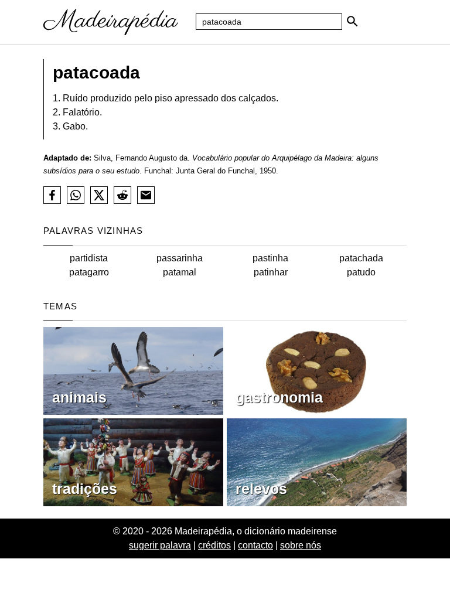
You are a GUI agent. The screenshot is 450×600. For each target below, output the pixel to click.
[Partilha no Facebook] (52, 195)
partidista (89, 258)
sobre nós (300, 545)
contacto (255, 545)
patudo (361, 272)
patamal (179, 272)
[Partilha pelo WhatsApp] (75, 195)
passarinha (179, 258)
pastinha (270, 258)
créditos (214, 545)
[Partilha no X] (99, 195)
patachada (361, 258)
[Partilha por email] (146, 195)
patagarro (89, 272)
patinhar (271, 272)
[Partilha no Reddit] (122, 195)
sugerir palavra (160, 545)
